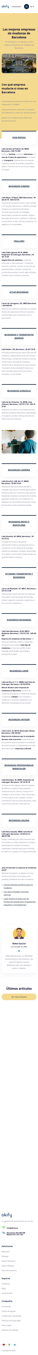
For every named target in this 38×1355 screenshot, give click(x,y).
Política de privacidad (11, 1321)
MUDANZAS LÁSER (19, 670)
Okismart (6, 1252)
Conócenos (6, 1306)
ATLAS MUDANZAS (19, 292)
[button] (32, 6)
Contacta (6, 1284)
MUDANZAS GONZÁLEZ (19, 390)
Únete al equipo (9, 1311)
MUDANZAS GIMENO (19, 186)
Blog (4, 1288)
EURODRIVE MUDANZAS (19, 619)
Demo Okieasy (8, 1266)
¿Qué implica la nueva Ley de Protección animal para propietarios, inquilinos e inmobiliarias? (20, 901)
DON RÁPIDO (19, 137)
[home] (5, 6)
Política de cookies (10, 1330)
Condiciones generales (11, 1316)
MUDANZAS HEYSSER (19, 719)
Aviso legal (6, 1325)
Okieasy (5, 1256)
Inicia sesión (16, 6)
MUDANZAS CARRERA (19, 470)
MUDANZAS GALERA (19, 820)
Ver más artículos (19, 997)
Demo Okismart (9, 1261)
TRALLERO (19, 241)
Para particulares (9, 1270)
